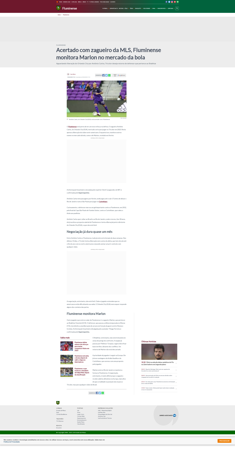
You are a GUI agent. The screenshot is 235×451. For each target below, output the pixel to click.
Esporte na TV (114, 8)
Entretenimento (81, 420)
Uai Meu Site (101, 412)
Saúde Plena (80, 422)
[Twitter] (169, 2)
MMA (153, 8)
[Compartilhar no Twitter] (106, 76)
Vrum (78, 412)
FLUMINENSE (61, 45)
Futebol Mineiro (94, 2)
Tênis (131, 8)
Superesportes (81, 418)
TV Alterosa (59, 421)
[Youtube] (175, 2)
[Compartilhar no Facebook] (103, 76)
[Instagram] (172, 2)
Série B (84, 2)
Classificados (81, 424)
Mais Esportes (162, 8)
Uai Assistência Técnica (105, 418)
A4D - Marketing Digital (104, 410)
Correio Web (81, 416)
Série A (80, 2)
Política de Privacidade (12, 442)
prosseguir (224, 441)
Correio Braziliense (61, 414)
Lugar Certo (80, 414)
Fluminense (66, 14)
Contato (112, 2)
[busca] (177, 8)
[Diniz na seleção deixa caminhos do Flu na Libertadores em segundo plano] (159, 352)
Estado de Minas (61, 410)
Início (59, 14)
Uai (78, 410)
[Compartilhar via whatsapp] (109, 76)
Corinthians (103, 202)
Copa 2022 (74, 2)
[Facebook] (166, 2)
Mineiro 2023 (66, 2)
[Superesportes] (58, 8)
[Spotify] (178, 2)
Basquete (138, 8)
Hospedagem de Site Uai (105, 414)
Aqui (57, 412)
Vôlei (126, 8)
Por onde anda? (104, 2)
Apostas (121, 8)
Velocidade (146, 8)
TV (87, 2)
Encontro (59, 428)
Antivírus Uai (101, 416)
